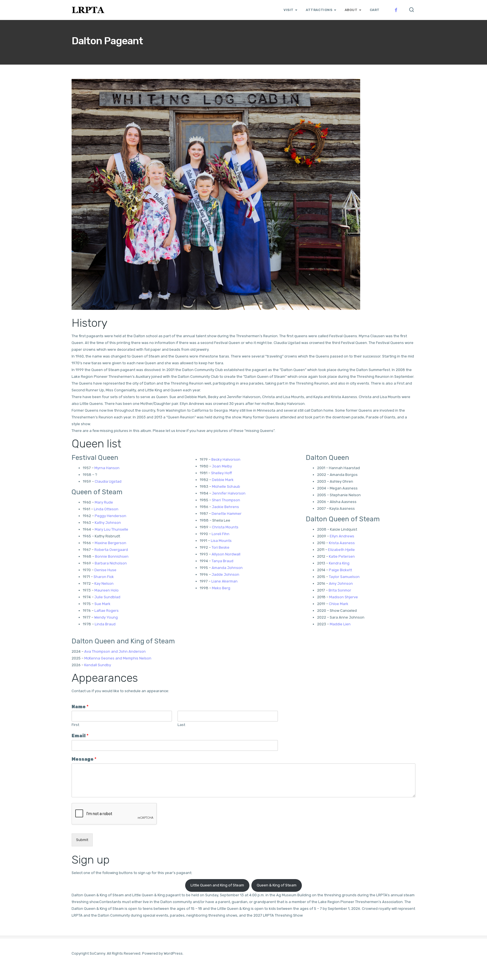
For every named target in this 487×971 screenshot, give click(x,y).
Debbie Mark (223, 480)
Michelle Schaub (226, 486)
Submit (82, 840)
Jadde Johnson (225, 574)
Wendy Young (106, 617)
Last (181, 725)
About (351, 10)
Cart (375, 10)
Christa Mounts (225, 527)
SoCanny (97, 953)
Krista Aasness (342, 543)
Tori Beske (220, 547)
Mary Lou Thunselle (111, 529)
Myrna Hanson (106, 468)
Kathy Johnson (108, 522)
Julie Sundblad (107, 597)
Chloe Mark (338, 604)
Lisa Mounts (221, 541)
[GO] (411, 10)
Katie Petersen (342, 556)
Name (80, 706)
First (75, 725)
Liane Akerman (224, 581)
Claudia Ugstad (108, 481)
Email (80, 735)
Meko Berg (221, 588)
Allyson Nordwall (226, 554)
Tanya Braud (222, 561)
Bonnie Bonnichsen (112, 556)
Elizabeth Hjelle (341, 550)
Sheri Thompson (226, 500)
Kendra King (339, 563)
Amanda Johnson (227, 568)
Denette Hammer (227, 513)
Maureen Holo (106, 590)
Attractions (319, 10)
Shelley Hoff (221, 473)
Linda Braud (105, 624)
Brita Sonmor (340, 590)
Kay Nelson (104, 583)
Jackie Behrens (225, 507)
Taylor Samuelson (344, 577)
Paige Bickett (340, 570)
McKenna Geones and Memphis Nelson (117, 658)
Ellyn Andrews (342, 536)
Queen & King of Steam (276, 885)
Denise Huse (105, 570)
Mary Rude (104, 502)
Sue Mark (102, 604)
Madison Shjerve (343, 597)
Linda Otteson (106, 509)
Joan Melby (222, 466)
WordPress (173, 953)
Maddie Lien (340, 624)
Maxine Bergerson (110, 543)
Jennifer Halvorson (228, 493)
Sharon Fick (104, 577)
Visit (289, 10)
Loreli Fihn (220, 534)
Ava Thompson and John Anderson (115, 651)
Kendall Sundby (97, 665)
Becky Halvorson (225, 459)
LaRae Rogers (106, 610)
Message (84, 759)
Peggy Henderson (110, 516)
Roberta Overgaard (111, 550)
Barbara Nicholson (111, 563)
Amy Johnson (341, 583)
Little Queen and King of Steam (217, 885)
